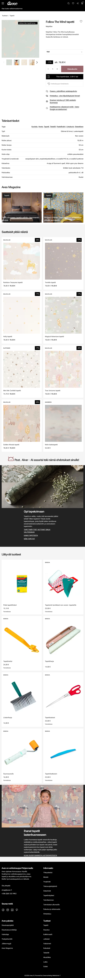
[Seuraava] (37, 62)
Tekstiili (53, 127)
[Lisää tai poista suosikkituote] (81, 21)
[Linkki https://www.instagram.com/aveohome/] (7, 910)
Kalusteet (46, 948)
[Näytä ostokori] (82, 3)
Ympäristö (47, 882)
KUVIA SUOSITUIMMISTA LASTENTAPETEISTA (40, 855)
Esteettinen (79, 127)
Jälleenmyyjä (6, 944)
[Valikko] (3, 3)
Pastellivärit (61, 127)
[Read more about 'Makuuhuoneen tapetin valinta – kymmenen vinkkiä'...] (22, 207)
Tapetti (46, 127)
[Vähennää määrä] (48, 69)
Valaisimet (47, 944)
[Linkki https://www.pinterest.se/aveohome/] (17, 910)
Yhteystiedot (47, 873)
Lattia (45, 962)
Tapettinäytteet (48, 895)
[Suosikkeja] (73, 3)
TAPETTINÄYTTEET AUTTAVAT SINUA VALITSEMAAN (37, 531)
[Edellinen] (4, 62)
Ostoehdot (47, 891)
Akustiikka (47, 957)
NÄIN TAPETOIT (29, 539)
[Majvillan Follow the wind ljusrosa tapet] (24, 62)
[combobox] (69, 51)
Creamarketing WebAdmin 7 (52, 975)
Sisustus (46, 930)
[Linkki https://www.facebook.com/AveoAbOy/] (3, 910)
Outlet (45, 966)
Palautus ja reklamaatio (51, 909)
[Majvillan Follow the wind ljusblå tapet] (20, 39)
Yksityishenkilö (7, 939)
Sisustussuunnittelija (9, 930)
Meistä (45, 877)
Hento (40, 127)
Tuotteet (5, 15)
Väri (48, 52)
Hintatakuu (47, 914)
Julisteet (46, 939)
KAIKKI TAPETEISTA (31, 535)
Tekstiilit (46, 953)
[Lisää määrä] (57, 69)
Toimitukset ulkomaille (51, 905)
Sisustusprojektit (8, 925)
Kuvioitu (35, 127)
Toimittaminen (48, 900)
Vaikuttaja (5, 934)
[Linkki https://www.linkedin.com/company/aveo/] (12, 910)
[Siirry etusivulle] (12, 3)
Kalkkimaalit (47, 934)
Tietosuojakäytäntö (50, 886)
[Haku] (68, 3)
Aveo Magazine (7, 948)
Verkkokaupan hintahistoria (60, 84)
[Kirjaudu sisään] (77, 3)
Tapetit (12, 15)
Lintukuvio (70, 127)
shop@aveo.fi (7, 890)
